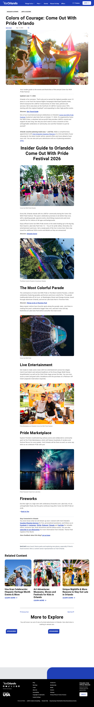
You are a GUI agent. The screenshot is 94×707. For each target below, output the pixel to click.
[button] (18, 580)
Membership (53, 685)
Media (51, 687)
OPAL (22, 140)
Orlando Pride (45, 701)
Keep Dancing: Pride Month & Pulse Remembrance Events (63, 701)
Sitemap (52, 692)
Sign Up (83, 694)
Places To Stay (54, 3)
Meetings (35, 685)
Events (46, 3)
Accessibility (36, 692)
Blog (34, 682)
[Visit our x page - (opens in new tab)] (11, 686)
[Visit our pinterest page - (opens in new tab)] (16, 686)
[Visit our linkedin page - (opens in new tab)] (19, 686)
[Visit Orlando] (10, 3)
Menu (85, 3)
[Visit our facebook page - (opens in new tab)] (3, 686)
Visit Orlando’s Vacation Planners (43, 134)
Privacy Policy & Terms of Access (58, 694)
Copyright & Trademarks (39, 694)
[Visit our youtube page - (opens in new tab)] (6, 686)
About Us (35, 690)
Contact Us (53, 682)
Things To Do (29, 3)
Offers (63, 3)
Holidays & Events (12, 12)
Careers (52, 690)
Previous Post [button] (25, 612)
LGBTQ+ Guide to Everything (33, 701)
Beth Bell (9, 28)
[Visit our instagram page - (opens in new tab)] (14, 686)
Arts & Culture (26, 12)
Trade (34, 687)
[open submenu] (34, 3)
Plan (38, 3)
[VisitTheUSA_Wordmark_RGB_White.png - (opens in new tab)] (6, 694)
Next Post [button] (70, 612)
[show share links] (28, 28)
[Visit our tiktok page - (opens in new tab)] (9, 686)
